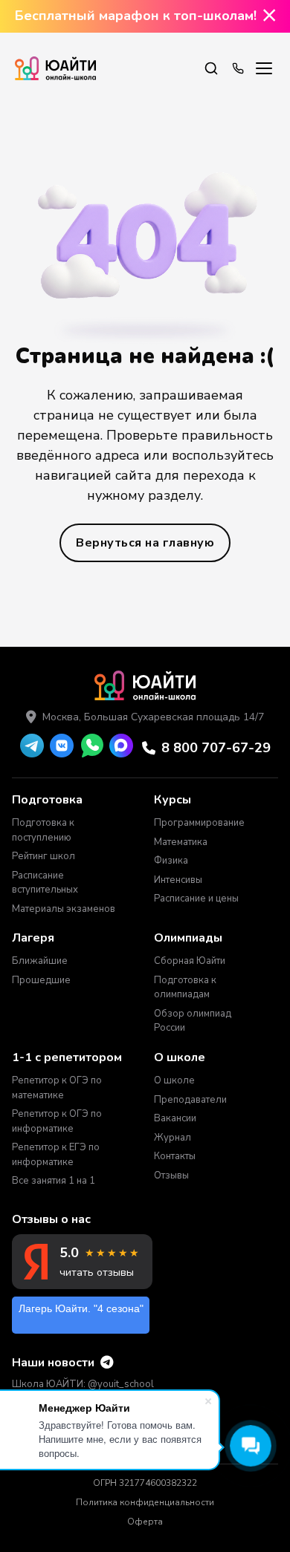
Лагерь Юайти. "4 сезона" (81, 1308)
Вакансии (175, 1118)
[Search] (211, 68)
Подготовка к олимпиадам (185, 988)
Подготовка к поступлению (43, 830)
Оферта (145, 1521)
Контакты (175, 1156)
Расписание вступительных (45, 883)
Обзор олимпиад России (192, 1021)
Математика (180, 842)
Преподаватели (190, 1099)
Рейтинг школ (43, 856)
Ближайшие (40, 961)
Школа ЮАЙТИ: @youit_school (83, 1384)
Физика (171, 860)
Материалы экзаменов (63, 909)
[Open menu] (264, 68)
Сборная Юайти (189, 961)
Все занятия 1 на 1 (53, 1180)
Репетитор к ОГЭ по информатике (57, 1121)
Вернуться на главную (145, 543)
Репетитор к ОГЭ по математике (57, 1088)
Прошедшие (41, 980)
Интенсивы (178, 880)
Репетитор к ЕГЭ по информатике (56, 1155)
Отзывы (171, 1175)
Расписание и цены (196, 898)
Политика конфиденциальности (145, 1502)
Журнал (172, 1137)
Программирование (198, 822)
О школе (174, 1080)
